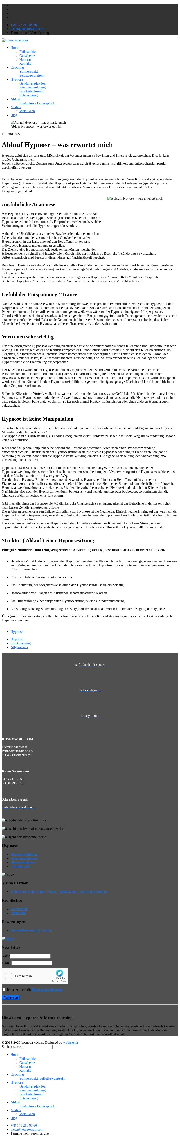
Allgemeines (19, 647)
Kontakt (25, 63)
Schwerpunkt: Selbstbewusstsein (31, 73)
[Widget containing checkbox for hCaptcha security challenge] (35, 976)
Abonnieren (11, 997)
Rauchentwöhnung (32, 87)
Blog (14, 115)
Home (15, 48)
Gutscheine (27, 55)
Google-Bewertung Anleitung (31, 930)
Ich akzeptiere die (34, 990)
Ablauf (15, 99)
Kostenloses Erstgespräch (37, 103)
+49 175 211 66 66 (24, 25)
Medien (16, 107)
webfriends (71, 1042)
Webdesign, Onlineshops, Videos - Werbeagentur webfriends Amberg (59, 891)
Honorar (25, 59)
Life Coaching (21, 643)
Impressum (18, 913)
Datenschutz (19, 909)
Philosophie (27, 51)
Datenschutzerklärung (47, 990)
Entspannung (28, 95)
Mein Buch (27, 111)
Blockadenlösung (31, 91)
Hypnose (17, 79)
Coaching (17, 67)
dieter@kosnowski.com (27, 29)
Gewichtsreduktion (32, 83)
